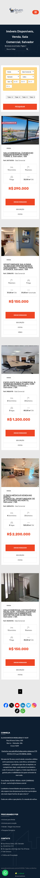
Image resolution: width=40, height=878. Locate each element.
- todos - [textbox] (24, 77)
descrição (20, 209)
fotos (20, 214)
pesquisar (20, 107)
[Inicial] (16, 12)
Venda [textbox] (9, 72)
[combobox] (12, 72)
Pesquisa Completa (8, 830)
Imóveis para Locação (9, 823)
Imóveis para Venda (8, 820)
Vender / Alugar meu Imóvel (11, 827)
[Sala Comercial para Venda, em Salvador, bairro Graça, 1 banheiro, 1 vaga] (20, 241)
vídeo (20, 332)
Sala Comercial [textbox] (26, 72)
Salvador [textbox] (10, 77)
